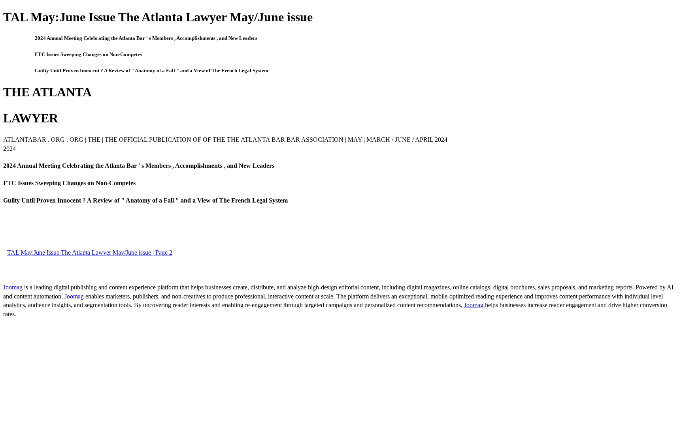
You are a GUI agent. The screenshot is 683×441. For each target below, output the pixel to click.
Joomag (13, 287)
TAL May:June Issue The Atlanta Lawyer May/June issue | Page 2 (89, 252)
